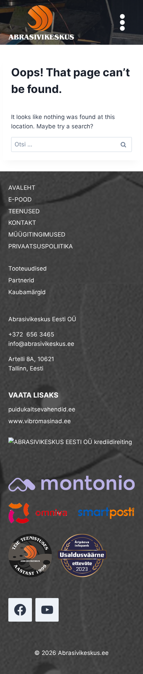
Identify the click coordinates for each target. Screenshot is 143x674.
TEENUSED (24, 211)
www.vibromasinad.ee (39, 421)
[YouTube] (47, 610)
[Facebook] (20, 610)
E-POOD (20, 199)
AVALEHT (21, 187)
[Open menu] (122, 22)
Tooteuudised (27, 268)
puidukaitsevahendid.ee (41, 409)
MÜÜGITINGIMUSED (36, 234)
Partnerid (21, 280)
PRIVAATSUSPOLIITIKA (40, 246)
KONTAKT (22, 222)
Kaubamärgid (27, 292)
